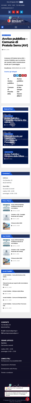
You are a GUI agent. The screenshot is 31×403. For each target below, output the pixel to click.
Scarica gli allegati (10, 71)
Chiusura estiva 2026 (16, 223)
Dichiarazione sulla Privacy (9, 368)
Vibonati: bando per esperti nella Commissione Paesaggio (13, 139)
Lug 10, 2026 (7, 308)
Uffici (9, 5)
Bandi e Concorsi (6, 35)
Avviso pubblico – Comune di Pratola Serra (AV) (15, 42)
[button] (28, 27)
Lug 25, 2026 (16, 225)
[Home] (2, 27)
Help (13, 5)
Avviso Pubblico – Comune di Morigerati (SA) (14, 297)
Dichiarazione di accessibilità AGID (11, 361)
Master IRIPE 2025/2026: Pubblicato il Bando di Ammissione (17, 206)
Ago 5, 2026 (9, 158)
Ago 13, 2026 (9, 125)
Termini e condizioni (7, 372)
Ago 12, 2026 (9, 144)
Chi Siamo (4, 5)
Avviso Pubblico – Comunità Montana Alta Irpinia (15, 120)
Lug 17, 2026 (7, 300)
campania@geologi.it (7, 8)
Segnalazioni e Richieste (8, 364)
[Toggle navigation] (16, 27)
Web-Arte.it (18, 401)
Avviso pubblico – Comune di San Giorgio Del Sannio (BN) (20, 87)
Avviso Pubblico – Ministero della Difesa (14, 155)
